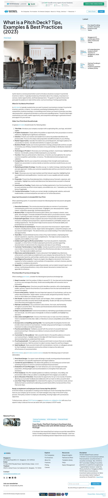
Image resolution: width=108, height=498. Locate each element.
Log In (101, 11)
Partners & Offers (67, 457)
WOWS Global (18, 353)
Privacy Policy (90, 487)
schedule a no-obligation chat (52, 400)
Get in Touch (92, 11)
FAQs (64, 462)
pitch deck (16, 107)
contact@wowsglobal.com (11, 474)
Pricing (58, 11)
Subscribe (96, 484)
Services (63, 11)
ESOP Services (32, 400)
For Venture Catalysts (44, 11)
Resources (71, 11)
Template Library (67, 460)
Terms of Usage (100, 494)
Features (47, 462)
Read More (99, 477)
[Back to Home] (11, 11)
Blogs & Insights (67, 455)
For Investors (33, 11)
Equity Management (68, 465)
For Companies (25, 11)
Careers (47, 467)
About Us (53, 11)
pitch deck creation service (34, 353)
